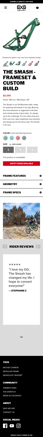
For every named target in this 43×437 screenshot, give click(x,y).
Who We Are (9, 408)
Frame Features (14, 175)
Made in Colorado (12, 395)
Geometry (10, 184)
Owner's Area (9, 388)
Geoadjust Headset (12, 375)
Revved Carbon (11, 367)
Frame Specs (12, 192)
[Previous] (5, 246)
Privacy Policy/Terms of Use (21, 435)
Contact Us (8, 412)
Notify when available (21, 163)
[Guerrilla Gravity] (21, 7)
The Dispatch (9, 391)
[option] (21, 35)
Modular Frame (11, 371)
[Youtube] (12, 426)
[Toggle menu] (5, 7)
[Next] (38, 246)
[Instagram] (18, 426)
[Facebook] (5, 426)
